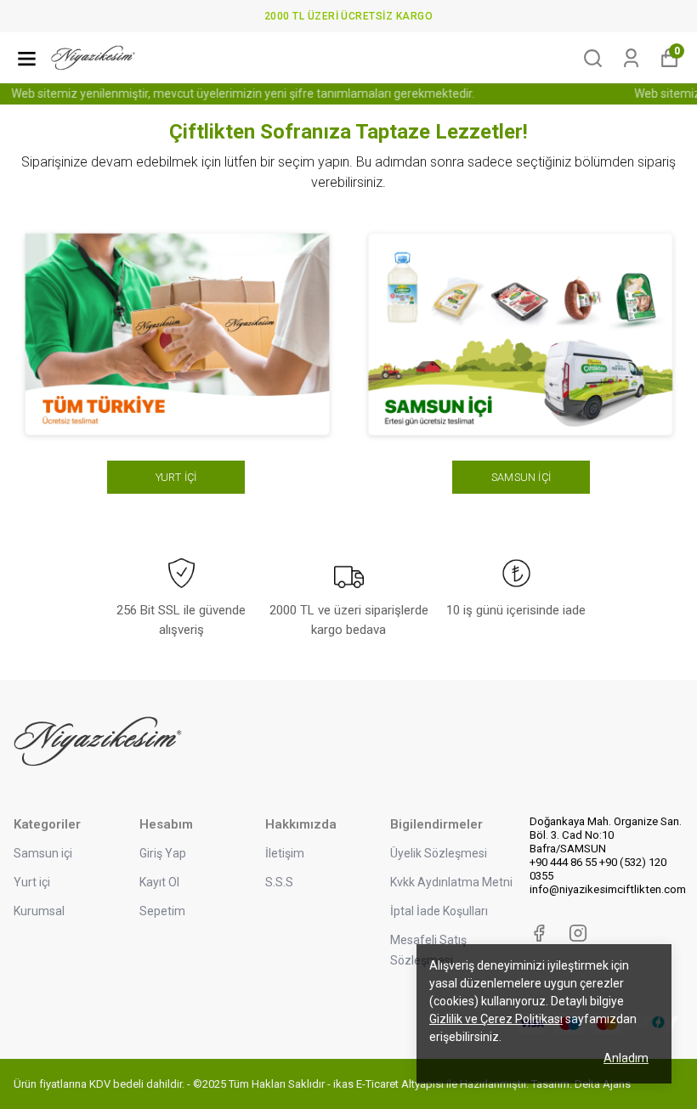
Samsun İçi (521, 477)
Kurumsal (39, 911)
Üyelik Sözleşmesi (438, 853)
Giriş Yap (162, 853)
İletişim (284, 853)
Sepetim (162, 911)
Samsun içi (43, 853)
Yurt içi (32, 882)
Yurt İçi (176, 477)
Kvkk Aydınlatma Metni (451, 882)
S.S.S (279, 882)
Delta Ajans (603, 1084)
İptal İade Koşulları (439, 911)
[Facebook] (539, 933)
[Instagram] (578, 933)
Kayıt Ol (159, 882)
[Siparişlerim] (631, 58)
